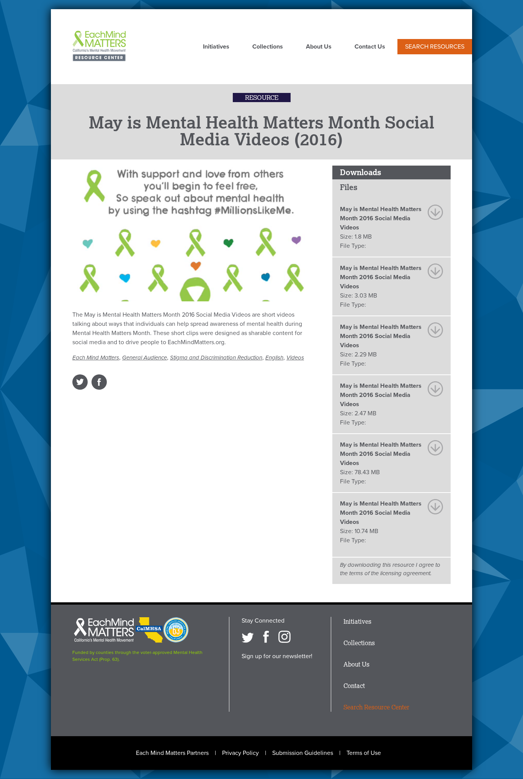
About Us (319, 47)
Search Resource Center (376, 707)
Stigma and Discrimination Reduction (216, 357)
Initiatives (216, 47)
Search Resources (434, 46)
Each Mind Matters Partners (172, 753)
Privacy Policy (240, 753)
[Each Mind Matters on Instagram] (284, 637)
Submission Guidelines (302, 753)
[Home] (99, 47)
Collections (267, 47)
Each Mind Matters (95, 357)
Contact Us (370, 47)
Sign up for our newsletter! (277, 656)
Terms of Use (363, 753)
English (274, 357)
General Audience (144, 357)
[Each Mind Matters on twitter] (248, 637)
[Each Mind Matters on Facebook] (266, 637)
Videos (295, 357)
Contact (354, 685)
